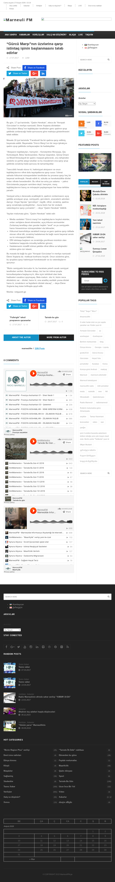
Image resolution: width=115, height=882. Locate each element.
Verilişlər (39, 6)
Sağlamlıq (8, 776)
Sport (61, 776)
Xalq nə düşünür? (55, 6)
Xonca (6, 802)
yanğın (83, 428)
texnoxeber (84, 422)
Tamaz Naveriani (97, 417)
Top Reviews (105, 183)
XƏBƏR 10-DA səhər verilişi (99, 236)
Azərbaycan (97, 336)
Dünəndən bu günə (68, 755)
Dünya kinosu (85, 347)
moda (82, 391)
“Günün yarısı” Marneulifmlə (32, 725)
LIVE (80, 6)
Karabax (95, 364)
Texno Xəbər (24, 664)
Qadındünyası (98, 397)
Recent (95, 182)
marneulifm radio (87, 386)
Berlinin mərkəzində (88, 342)
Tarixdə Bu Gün (66, 781)
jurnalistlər (84, 364)
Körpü (11, 9)
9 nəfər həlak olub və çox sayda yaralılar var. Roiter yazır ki (93, 323)
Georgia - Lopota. (102, 347)
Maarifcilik (63, 766)
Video (61, 792)
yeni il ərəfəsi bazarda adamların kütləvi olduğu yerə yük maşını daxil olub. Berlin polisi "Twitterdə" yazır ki (94, 436)
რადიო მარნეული (87, 456)
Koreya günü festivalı (88, 369)
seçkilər (83, 417)
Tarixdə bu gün (52, 317)
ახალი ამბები (65, 802)
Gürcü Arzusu (97, 353)
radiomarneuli (102, 403)
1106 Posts (40, 348)
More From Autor (56, 337)
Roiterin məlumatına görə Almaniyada (90, 409)
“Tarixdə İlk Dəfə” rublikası (71, 750)
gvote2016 (84, 353)
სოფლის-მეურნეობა (88, 461)
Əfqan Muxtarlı (86, 445)
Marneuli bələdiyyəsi (88, 380)
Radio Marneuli (86, 403)
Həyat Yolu (96, 358)
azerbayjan (84, 336)
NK (106, 391)
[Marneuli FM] (19, 19)
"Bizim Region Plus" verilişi (17, 750)
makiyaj (104, 369)
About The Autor (21, 337)
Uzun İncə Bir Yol (67, 786)
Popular (84, 182)
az (100, 331)
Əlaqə (70, 6)
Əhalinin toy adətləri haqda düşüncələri (37, 712)
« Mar (32, 859)
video (95, 422)
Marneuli (83, 375)
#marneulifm (85, 317)
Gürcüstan (84, 358)
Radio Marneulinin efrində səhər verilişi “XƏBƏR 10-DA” (45, 697)
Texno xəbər (24, 667)
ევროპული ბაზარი (88, 450)
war (102, 422)
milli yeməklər (103, 386)
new (100, 391)
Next (109, 162)
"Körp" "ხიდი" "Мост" (88, 311)
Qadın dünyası (65, 771)
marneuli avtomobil (98, 375)
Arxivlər (82, 98)
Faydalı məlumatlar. (68, 760)
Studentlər (8, 781)
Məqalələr (8, 771)
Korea (105, 364)
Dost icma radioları (95, 6)
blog (101, 342)
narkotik (91, 391)
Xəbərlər (27, 6)
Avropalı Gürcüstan (88, 331)
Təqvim (89, 35)
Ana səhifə (13, 6)
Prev (80, 162)
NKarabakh (84, 397)
